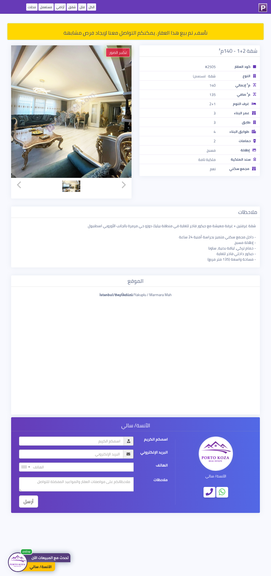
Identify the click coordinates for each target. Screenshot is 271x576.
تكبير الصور (118, 52)
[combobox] (25, 467)
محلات (32, 7)
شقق (72, 7)
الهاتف (162, 465)
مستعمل (46, 7)
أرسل (29, 501)
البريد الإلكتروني (154, 452)
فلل (82, 7)
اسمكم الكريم (156, 439)
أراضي (60, 7)
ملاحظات (160, 480)
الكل (91, 7)
